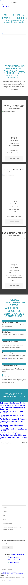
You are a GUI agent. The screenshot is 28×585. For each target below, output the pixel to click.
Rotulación (6, 377)
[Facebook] (16, 571)
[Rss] (20, 571)
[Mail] (25, 571)
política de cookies (13, 579)
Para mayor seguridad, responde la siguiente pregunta (14, 540)
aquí (6, 358)
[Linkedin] (18, 571)
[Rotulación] (2, 375)
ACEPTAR (10, 580)
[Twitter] (13, 571)
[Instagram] (22, 571)
